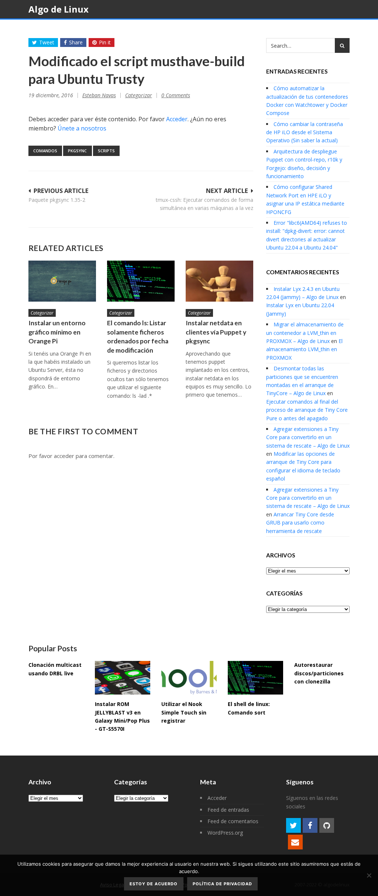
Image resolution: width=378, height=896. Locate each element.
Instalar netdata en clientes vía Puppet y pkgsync (216, 332)
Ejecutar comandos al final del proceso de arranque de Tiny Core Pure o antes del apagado (307, 410)
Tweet (46, 42)
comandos (45, 150)
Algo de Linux (58, 9)
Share (76, 42)
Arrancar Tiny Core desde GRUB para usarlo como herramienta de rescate (300, 522)
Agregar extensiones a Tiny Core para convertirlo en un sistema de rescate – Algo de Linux (308, 437)
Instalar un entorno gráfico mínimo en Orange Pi (57, 332)
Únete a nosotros (82, 128)
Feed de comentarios (232, 821)
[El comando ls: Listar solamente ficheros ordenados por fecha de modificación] (141, 281)
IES (238, 28)
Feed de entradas (228, 809)
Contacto (271, 28)
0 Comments (175, 95)
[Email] (295, 842)
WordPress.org (225, 832)
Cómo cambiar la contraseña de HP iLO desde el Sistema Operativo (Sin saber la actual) (304, 132)
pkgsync (77, 150)
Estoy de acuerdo (154, 883)
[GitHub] (326, 825)
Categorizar (138, 95)
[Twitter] (293, 825)
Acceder (177, 119)
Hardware (105, 28)
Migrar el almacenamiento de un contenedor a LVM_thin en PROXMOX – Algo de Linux (305, 333)
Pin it (105, 42)
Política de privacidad (222, 883)
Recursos (201, 28)
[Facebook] (310, 825)
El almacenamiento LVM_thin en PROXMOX (304, 349)
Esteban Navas (99, 95)
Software (153, 28)
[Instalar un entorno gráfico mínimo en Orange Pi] (62, 281)
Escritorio (54, 28)
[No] (368, 875)
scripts (106, 150)
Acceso (311, 28)
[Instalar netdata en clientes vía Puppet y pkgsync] (219, 281)
